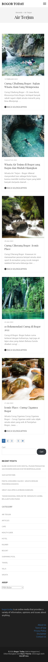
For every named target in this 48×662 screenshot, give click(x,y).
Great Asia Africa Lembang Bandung (17, 490)
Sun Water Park (8, 475)
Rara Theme (26, 654)
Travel (5, 563)
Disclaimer (41, 634)
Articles (5, 520)
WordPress (24, 656)
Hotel (4, 539)
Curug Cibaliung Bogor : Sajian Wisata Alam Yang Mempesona (22, 85)
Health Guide (7, 533)
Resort (5, 551)
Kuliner (5, 545)
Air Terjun (6, 514)
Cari (3, 447)
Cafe (4, 527)
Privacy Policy (40, 631)
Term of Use (40, 628)
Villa (4, 569)
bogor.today (7, 609)
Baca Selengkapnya (16, 107)
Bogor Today (13, 4)
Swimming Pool (8, 557)
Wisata (5, 575)
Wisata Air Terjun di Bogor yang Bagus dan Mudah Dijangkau (22, 166)
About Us (42, 625)
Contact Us (41, 637)
